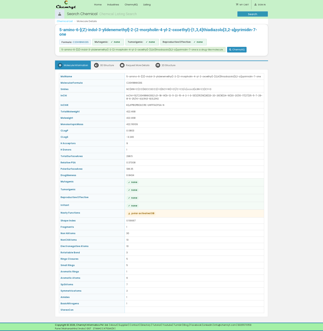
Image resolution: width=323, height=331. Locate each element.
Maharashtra (70, 328)
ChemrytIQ (131, 4)
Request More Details (137, 65)
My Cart (244, 4)
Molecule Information (75, 65)
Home (98, 4)
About (113, 325)
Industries (113, 4)
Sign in (262, 4)
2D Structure (168, 65)
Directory (146, 325)
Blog (186, 325)
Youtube (167, 325)
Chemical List (65, 21)
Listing (147, 4)
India (82, 328)
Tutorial (156, 325)
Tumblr (178, 325)
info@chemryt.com (225, 325)
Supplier (123, 325)
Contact (135, 325)
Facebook (196, 325)
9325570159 (244, 325)
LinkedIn (208, 325)
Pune (58, 328)
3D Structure (107, 65)
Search (252, 14)
